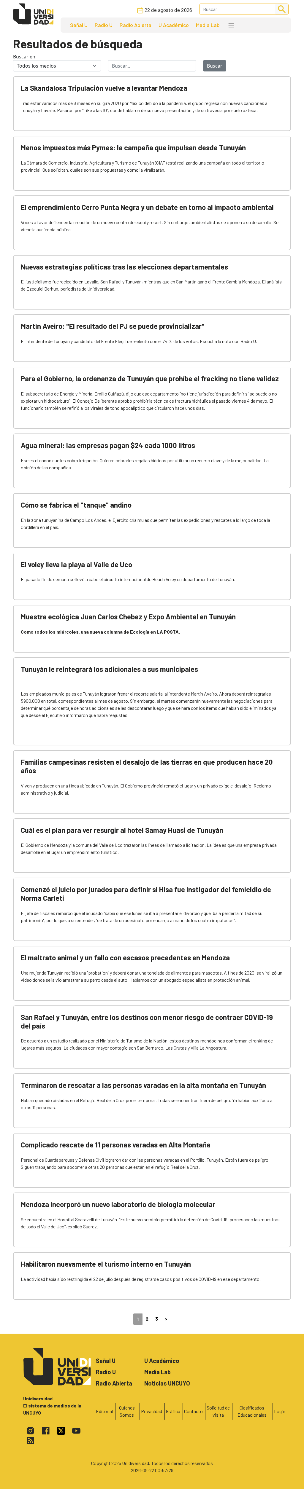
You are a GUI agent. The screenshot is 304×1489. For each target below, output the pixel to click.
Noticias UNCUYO (167, 1383)
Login (279, 1411)
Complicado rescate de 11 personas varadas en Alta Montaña (115, 1144)
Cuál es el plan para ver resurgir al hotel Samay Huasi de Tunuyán (122, 830)
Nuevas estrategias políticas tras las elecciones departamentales (124, 266)
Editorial (104, 1411)
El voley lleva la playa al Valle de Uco (76, 564)
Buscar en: (25, 56)
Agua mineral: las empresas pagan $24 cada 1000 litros (108, 445)
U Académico (174, 25)
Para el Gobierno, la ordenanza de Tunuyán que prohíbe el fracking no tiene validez (150, 378)
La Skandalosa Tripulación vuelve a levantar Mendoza (104, 88)
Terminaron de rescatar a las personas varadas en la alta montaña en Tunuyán (143, 1085)
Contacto (193, 1411)
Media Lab (208, 25)
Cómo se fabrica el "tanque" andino (76, 504)
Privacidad (151, 1411)
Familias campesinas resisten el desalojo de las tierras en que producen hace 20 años (147, 766)
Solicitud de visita (218, 1411)
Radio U (104, 25)
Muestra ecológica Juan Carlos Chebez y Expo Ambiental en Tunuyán (128, 616)
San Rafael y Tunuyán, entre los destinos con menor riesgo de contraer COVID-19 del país (147, 1021)
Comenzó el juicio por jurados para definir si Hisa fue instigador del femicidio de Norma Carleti (146, 893)
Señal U (79, 25)
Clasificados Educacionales (252, 1411)
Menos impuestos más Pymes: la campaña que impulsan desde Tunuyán (133, 147)
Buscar (214, 66)
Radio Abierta (135, 25)
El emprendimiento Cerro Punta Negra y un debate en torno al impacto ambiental (147, 207)
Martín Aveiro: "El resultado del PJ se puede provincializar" (113, 326)
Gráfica (173, 1411)
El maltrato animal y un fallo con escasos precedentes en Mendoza (125, 957)
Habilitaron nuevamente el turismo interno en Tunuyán (106, 1264)
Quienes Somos (127, 1411)
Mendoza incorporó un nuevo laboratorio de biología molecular (118, 1204)
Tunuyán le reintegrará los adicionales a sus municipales (109, 669)
